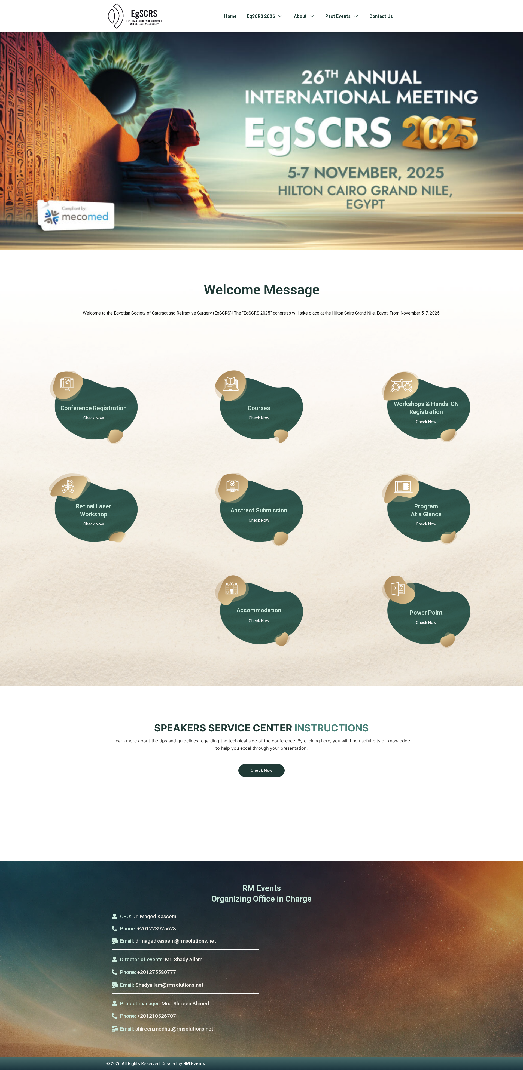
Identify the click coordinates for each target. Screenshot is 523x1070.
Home (230, 16)
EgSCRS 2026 (261, 16)
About (300, 16)
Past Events (338, 16)
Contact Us (381, 16)
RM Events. (194, 1063)
